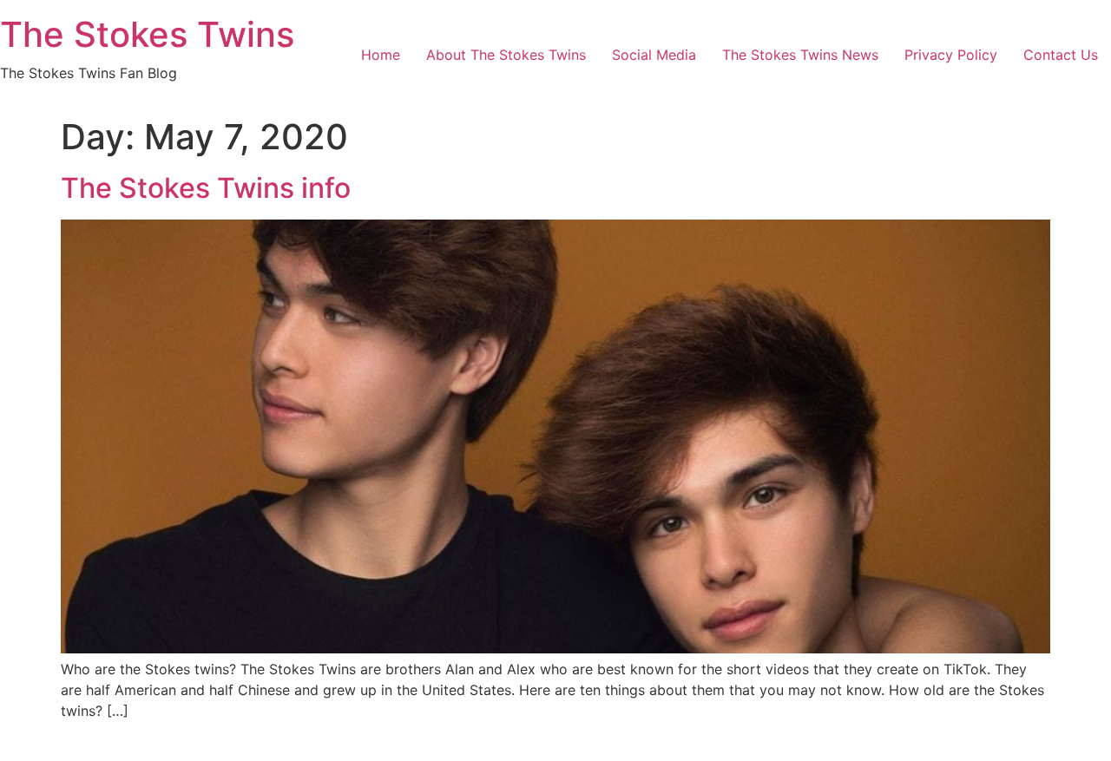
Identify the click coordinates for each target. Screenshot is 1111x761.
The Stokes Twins (147, 34)
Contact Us (1060, 54)
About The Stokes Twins (506, 54)
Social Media (654, 54)
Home (380, 54)
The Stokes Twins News (800, 54)
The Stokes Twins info (206, 188)
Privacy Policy (950, 54)
